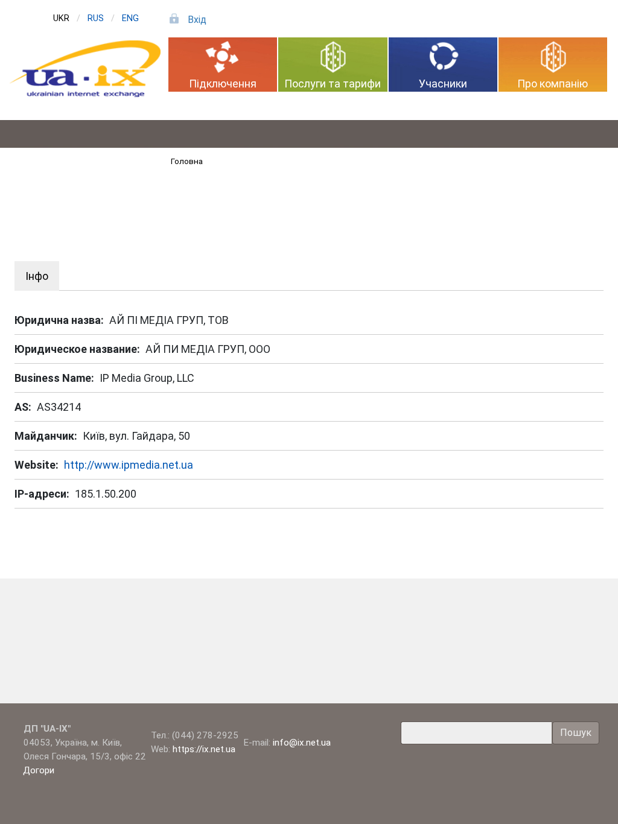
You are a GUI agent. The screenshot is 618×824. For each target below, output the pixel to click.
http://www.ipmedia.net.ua (128, 464)
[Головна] (90, 68)
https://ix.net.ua (204, 749)
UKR (61, 18)
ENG (130, 18)
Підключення (222, 83)
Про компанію (552, 83)
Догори (40, 770)
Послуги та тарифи (332, 83)
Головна (187, 161)
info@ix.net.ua (302, 742)
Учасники (443, 83)
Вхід (197, 19)
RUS (96, 18)
